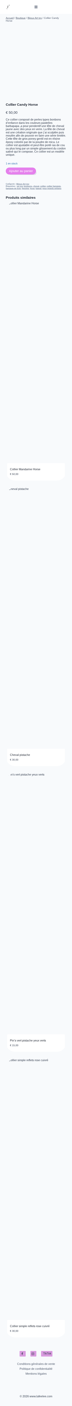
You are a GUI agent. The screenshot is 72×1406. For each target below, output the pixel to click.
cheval (36, 186)
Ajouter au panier (21, 171)
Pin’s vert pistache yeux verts (28, 1040)
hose (32, 188)
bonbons (28, 186)
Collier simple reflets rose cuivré (30, 1326)
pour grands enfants (51, 188)
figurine (25, 188)
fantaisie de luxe (13, 188)
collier (43, 186)
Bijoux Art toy (22, 184)
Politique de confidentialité (36, 1368)
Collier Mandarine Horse (25, 469)
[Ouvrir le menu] (36, 7)
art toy (20, 186)
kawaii (38, 188)
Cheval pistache (20, 754)
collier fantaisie (54, 186)
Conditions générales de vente (36, 1363)
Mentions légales (36, 1373)
